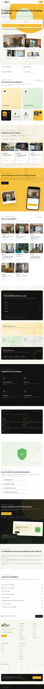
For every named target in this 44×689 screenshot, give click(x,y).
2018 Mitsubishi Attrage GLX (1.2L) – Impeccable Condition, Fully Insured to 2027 (22, 155)
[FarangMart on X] (5, 639)
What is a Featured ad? (5, 597)
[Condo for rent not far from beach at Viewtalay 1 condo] (7, 228)
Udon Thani (27, 344)
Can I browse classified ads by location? (8, 594)
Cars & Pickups (21, 630)
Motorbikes (21, 634)
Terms (39, 685)
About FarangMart (22, 645)
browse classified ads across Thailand (30, 556)
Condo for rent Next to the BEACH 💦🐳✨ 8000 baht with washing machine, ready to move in (7, 257)
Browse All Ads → (13, 139)
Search (22, 25)
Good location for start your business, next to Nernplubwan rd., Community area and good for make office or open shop (36, 257)
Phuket (12, 29)
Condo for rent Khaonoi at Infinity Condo (21, 276)
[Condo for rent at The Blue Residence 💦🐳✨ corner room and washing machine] (36, 228)
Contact (42, 685)
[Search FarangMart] (37, 2)
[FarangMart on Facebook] (2, 639)
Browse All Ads (39, 217)
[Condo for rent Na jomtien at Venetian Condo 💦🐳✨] (22, 228)
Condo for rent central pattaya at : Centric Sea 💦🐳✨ (36, 155)
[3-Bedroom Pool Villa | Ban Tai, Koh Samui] (7, 268)
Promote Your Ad (5, 139)
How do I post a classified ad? (6, 603)
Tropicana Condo (19, 256)
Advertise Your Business (6, 513)
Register (20, 654)
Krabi (11, 356)
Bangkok (6, 29)
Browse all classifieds (37, 80)
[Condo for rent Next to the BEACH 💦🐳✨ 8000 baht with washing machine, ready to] (7, 248)
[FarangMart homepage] (7, 2)
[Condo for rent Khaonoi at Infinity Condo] (22, 268)
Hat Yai (23, 356)
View (11, 160)
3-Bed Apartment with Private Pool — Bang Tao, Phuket (7, 155)
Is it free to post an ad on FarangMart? (7, 584)
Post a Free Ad (21, 628)
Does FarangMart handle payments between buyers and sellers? (12, 600)
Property (20, 632)
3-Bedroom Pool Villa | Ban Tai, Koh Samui (7, 276)
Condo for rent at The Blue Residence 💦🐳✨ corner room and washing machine (36, 237)
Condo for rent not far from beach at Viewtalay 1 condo (7, 237)
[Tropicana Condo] (22, 248)
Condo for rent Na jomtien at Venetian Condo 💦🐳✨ (21, 237)
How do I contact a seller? (5, 591)
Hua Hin (20, 29)
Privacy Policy (21, 656)
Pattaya (9, 29)
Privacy (36, 685)
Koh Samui (16, 356)
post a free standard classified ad (10, 559)
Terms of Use (21, 658)
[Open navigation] (2, 2)
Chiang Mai (16, 29)
